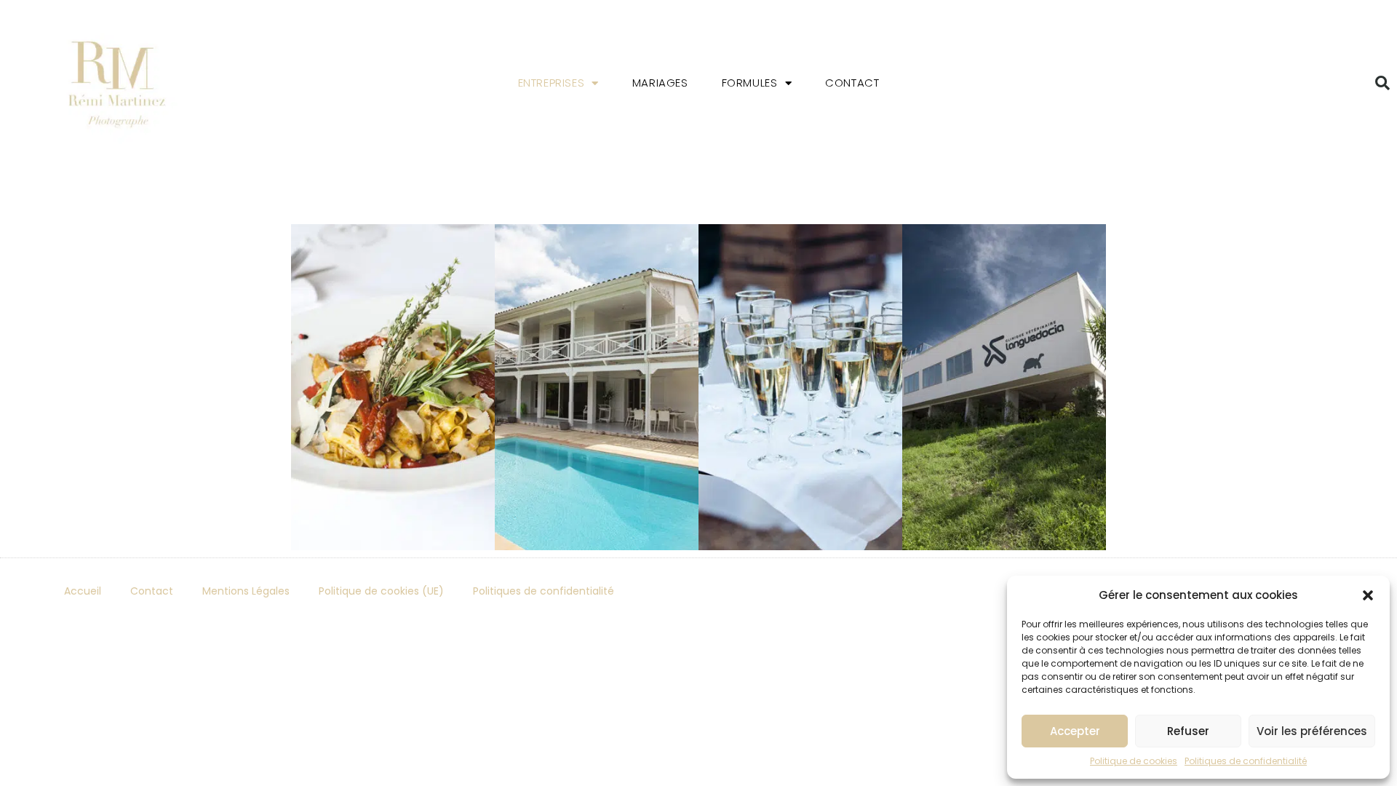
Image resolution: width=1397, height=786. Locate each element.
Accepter (1075, 731)
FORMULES (750, 82)
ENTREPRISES (551, 82)
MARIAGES (660, 82)
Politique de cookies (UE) (381, 591)
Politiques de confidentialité (1246, 761)
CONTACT (852, 82)
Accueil (82, 591)
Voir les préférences (1312, 731)
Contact (151, 591)
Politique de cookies (1133, 761)
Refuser (1188, 731)
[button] (1368, 595)
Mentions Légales (246, 591)
